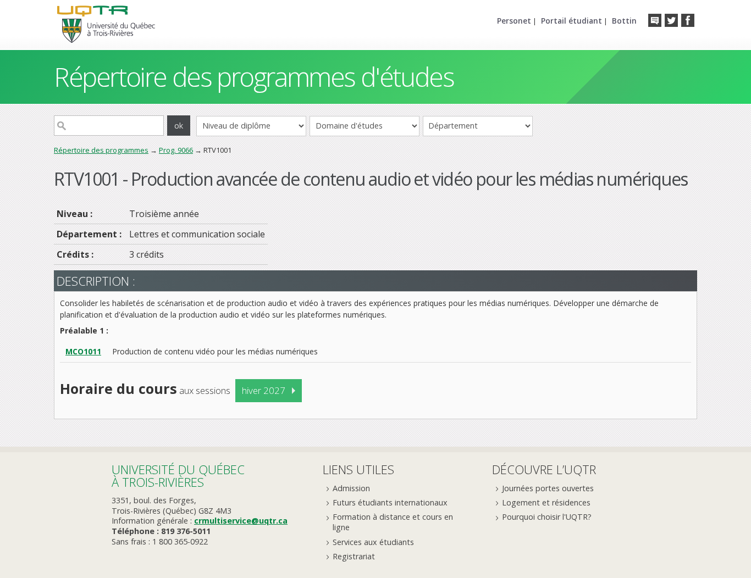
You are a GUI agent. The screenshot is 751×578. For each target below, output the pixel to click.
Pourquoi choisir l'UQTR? (547, 517)
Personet (514, 20)
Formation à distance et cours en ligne (393, 522)
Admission (351, 488)
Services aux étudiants (373, 542)
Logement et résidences (546, 502)
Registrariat (354, 556)
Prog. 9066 (176, 150)
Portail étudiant (571, 20)
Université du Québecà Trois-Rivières (178, 475)
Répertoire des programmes (101, 150)
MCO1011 (83, 351)
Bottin (624, 20)
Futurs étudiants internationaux (390, 502)
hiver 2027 (263, 390)
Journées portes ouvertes (548, 488)
